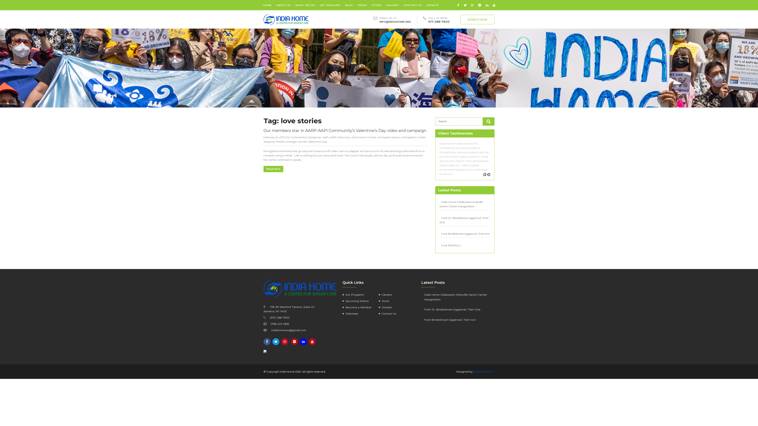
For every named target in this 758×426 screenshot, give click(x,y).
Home (267, 5)
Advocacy (344, 137)
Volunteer (351, 313)
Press (362, 5)
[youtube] (494, 5)
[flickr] (479, 5)
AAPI (325, 137)
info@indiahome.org (395, 21)
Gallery (392, 5)
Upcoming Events (357, 301)
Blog (349, 5)
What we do (305, 5)
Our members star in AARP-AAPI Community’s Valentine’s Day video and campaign (345, 130)
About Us (283, 5)
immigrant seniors (389, 137)
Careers (387, 294)
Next (490, 179)
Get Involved (330, 5)
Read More (273, 168)
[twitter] (465, 5)
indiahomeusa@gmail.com (288, 330)
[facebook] (458, 5)
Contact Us (389, 313)
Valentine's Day (317, 141)
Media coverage (286, 141)
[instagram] (472, 5)
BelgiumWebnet (483, 371)
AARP (333, 137)
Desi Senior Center (364, 137)
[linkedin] (487, 5)
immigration (409, 137)
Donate (432, 5)
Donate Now (477, 19)
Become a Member (358, 307)
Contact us (412, 5)
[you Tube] (312, 341)
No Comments (295, 137)
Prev (486, 179)
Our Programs (354, 294)
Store (376, 5)
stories (302, 141)
